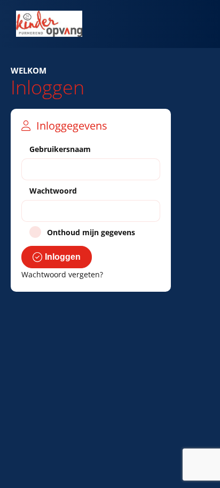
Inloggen (63, 256)
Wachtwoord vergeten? (62, 274)
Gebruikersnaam (60, 149)
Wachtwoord (53, 191)
